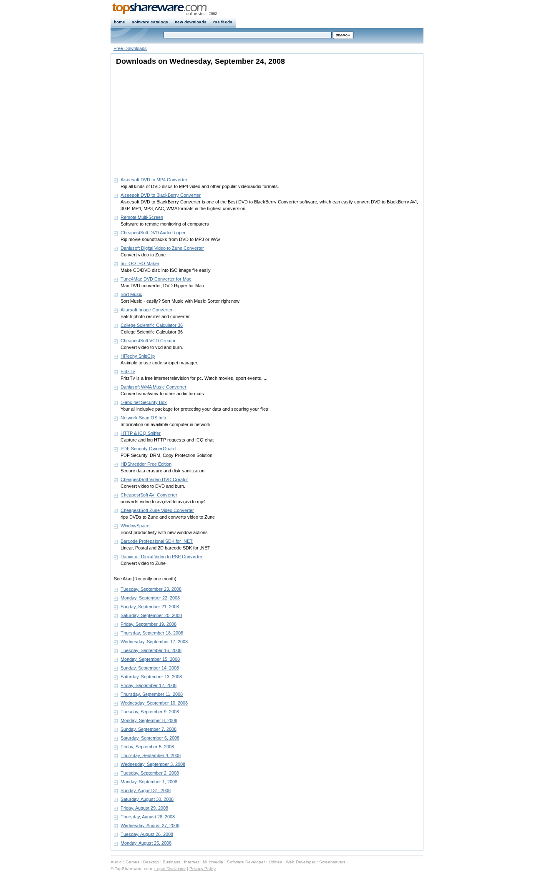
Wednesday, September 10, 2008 (154, 702)
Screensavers (332, 862)
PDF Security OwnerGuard (148, 448)
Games (132, 862)
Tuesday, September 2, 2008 (150, 772)
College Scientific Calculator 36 (152, 325)
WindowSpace (135, 525)
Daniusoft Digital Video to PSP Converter (161, 556)
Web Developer (300, 862)
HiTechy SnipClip (138, 356)
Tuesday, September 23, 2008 (151, 589)
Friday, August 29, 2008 (144, 807)
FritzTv (128, 371)
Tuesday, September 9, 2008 (150, 711)
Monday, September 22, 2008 (150, 597)
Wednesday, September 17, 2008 (154, 641)
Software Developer (246, 862)
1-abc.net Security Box (144, 402)
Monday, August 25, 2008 (146, 842)
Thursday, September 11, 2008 (152, 694)
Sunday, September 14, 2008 (150, 667)
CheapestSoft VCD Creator (148, 340)
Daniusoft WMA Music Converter (153, 386)
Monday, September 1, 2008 (149, 781)
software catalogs (150, 22)
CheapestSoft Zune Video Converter (157, 510)
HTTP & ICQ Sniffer (141, 433)
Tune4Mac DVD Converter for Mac (156, 278)
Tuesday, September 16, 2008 (151, 650)
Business (171, 862)
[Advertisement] (166, 119)
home (119, 22)
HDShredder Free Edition (146, 464)
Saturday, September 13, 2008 (151, 676)
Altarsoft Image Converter (147, 309)
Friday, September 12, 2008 (148, 685)
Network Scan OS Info (143, 417)
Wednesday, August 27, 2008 (150, 825)
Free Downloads (130, 48)
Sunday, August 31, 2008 (146, 790)
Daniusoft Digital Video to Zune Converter (162, 248)
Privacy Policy (202, 868)
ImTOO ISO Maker (140, 263)
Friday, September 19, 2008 (148, 624)
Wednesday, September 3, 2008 (153, 764)
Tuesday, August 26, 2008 (147, 834)
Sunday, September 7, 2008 (148, 729)
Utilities (275, 862)
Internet (191, 862)
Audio (116, 862)
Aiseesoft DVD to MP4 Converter (154, 179)
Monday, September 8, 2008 (149, 720)
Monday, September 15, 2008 (150, 659)
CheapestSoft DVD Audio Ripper (153, 232)
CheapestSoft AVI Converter (149, 494)
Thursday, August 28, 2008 (148, 816)
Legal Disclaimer (170, 868)
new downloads (191, 22)
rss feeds (222, 22)
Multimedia (213, 862)
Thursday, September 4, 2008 (151, 755)
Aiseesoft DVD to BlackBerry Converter (161, 195)
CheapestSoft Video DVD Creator (154, 479)
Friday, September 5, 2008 (147, 746)
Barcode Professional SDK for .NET (157, 541)
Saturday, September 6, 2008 (150, 737)
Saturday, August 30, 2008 (147, 799)
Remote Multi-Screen (142, 217)
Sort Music (131, 294)
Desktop (151, 862)
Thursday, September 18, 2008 (152, 632)
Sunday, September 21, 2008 (150, 606)
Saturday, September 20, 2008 (151, 615)
